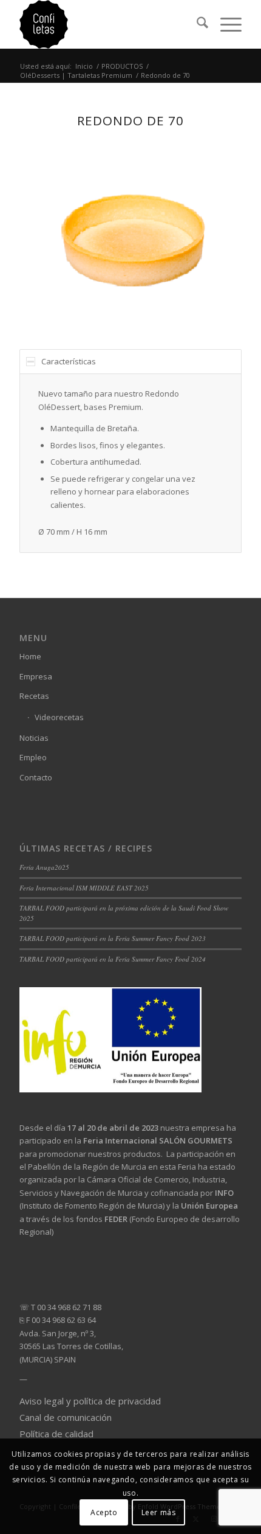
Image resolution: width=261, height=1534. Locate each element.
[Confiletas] (108, 24)
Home (30, 656)
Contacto (35, 777)
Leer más (158, 1512)
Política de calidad (56, 1434)
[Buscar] (196, 24)
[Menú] (225, 24)
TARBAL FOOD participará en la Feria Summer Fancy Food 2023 (112, 938)
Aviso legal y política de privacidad (90, 1401)
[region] (130, 462)
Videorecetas (59, 717)
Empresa (35, 676)
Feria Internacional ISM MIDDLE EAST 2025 (84, 887)
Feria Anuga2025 (44, 867)
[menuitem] (196, 24)
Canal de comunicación (65, 1417)
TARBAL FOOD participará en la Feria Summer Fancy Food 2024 (112, 958)
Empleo (33, 757)
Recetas (34, 695)
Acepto (104, 1512)
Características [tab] (68, 361)
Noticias (34, 737)
